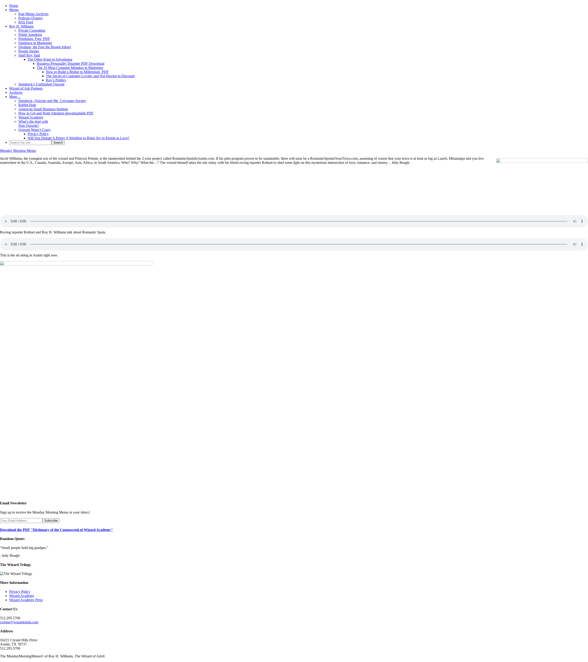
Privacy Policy (19, 592)
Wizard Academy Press (26, 600)
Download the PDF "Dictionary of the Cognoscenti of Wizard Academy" (56, 530)
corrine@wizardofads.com (19, 622)
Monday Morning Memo (18, 151)
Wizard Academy (21, 596)
